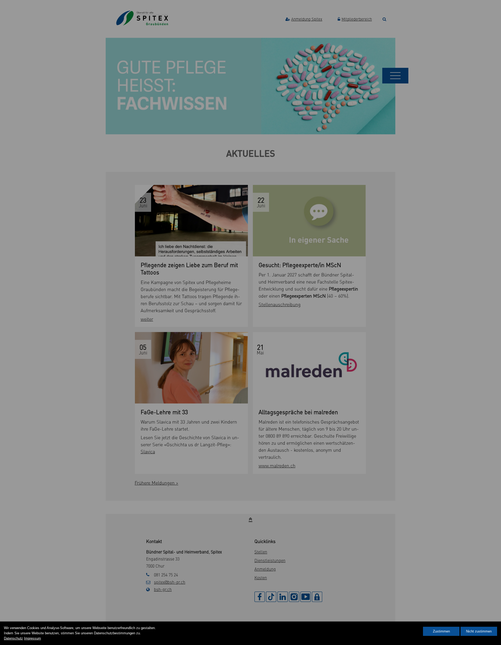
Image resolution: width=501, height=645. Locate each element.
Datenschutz (13, 638)
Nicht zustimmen (479, 631)
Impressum (32, 638)
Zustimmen (441, 631)
